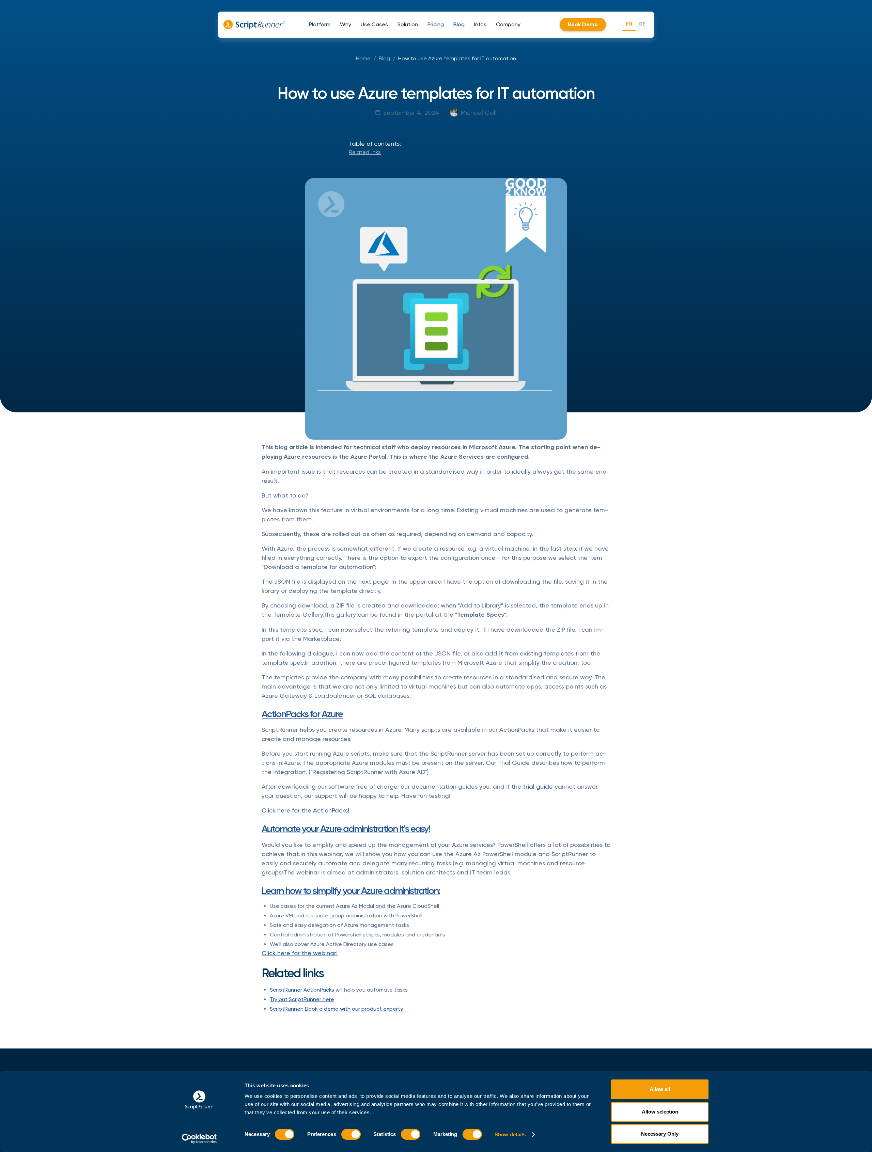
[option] (642, 24)
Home (363, 58)
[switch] (351, 1134)
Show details (510, 1134)
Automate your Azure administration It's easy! (346, 828)
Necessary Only (660, 1134)
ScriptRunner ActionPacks (303, 990)
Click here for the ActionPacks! (305, 810)
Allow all (660, 1089)
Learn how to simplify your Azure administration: (351, 890)
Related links (365, 152)
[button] (319, 24)
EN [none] (629, 23)
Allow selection (660, 1112)
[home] (254, 24)
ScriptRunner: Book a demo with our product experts (336, 1009)
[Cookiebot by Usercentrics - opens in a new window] (199, 1139)
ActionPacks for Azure (302, 714)
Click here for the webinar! (300, 953)
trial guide (538, 786)
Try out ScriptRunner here (302, 999)
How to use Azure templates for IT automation (457, 58)
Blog (384, 58)
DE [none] (642, 23)
